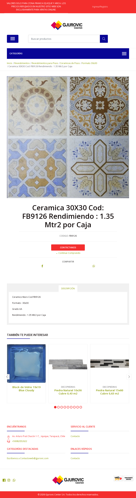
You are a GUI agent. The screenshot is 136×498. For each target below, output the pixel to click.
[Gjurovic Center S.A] (66, 25)
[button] (55, 407)
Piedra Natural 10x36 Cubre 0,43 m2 (68, 391)
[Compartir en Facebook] (42, 266)
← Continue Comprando (68, 252)
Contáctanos (68, 247)
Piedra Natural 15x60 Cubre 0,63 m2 (109, 391)
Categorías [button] (16, 53)
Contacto (75, 436)
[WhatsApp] (14, 480)
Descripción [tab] (68, 288)
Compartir (68, 261)
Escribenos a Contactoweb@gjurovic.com (28, 458)
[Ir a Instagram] (8, 480)
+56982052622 (19, 441)
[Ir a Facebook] (4, 480)
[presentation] (7, 376)
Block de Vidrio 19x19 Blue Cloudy (26, 388)
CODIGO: (64, 235)
